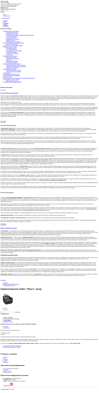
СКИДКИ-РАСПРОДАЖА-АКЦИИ (12, 82)
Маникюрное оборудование (10, 56)
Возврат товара (7, 371)
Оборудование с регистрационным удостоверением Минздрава (19, 78)
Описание (5, 326)
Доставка (5, 359)
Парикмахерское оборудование (11, 31)
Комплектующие (7, 76)
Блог (4, 358)
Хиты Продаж (7, 73)
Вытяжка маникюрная (11, 61)
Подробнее (3, 121)
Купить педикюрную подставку (9, 228)
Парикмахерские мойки (12, 33)
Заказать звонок (6, 18)
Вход (4, 14)
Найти (2, 12)
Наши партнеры (7, 372)
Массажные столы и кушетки (13, 70)
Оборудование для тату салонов (11, 79)
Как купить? (6, 327)
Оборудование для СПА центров (11, 75)
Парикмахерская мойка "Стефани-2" (12, 345)
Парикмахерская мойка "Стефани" (12, 347)
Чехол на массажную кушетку (13, 71)
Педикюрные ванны (11, 52)
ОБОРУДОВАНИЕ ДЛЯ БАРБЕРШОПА (13, 43)
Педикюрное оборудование (10, 46)
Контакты (5, 362)
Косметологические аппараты (8, 125)
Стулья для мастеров (11, 37)
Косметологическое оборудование (11, 63)
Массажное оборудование (9, 69)
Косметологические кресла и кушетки (15, 65)
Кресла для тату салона (12, 80)
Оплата (5, 361)
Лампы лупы (9, 54)
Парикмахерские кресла (12, 32)
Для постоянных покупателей (10, 368)
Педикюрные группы (11, 49)
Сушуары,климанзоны (12, 36)
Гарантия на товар (8, 321)
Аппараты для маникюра (12, 58)
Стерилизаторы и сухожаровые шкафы (13, 45)
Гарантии (5, 369)
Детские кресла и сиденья (12, 41)
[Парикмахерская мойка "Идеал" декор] (8, 306)
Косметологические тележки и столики (16, 66)
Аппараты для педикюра (12, 53)
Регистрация (6, 15)
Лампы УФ (9, 60)
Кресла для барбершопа (12, 44)
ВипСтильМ (5, 389)
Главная (5, 282)
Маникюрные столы (11, 57)
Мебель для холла (10, 40)
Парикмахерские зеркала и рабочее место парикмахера (20, 35)
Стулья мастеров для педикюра (14, 50)
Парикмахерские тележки (12, 39)
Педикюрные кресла (11, 48)
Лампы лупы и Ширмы (12, 67)
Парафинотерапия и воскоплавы (11, 74)
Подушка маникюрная (11, 62)
